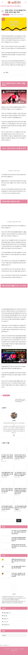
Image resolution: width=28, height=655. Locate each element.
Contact (12, 648)
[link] (14, 435)
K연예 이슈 (5, 618)
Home (5, 648)
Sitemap (16, 648)
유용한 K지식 (6, 624)
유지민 (14, 420)
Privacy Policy (21, 648)
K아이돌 (5, 615)
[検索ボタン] (25, 2)
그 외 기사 (5, 621)
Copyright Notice (14, 650)
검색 (19, 520)
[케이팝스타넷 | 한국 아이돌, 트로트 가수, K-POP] (14, 2)
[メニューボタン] (2, 2)
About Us (8, 648)
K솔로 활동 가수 (6, 14)
